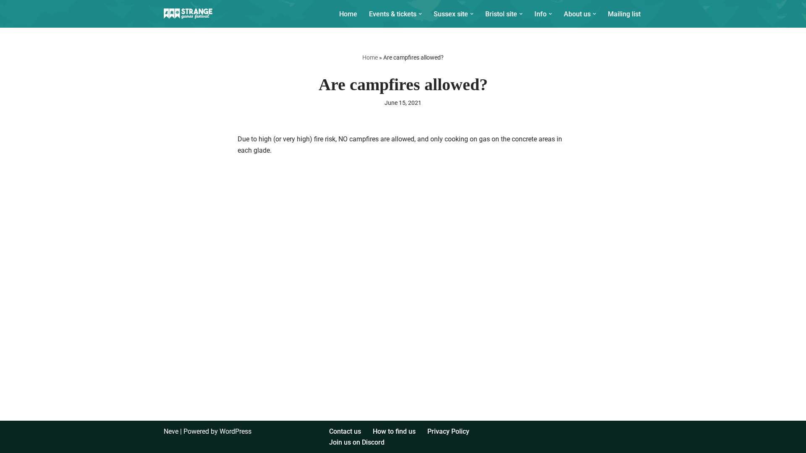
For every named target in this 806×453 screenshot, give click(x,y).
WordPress (235, 431)
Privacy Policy (448, 431)
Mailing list (624, 14)
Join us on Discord (357, 442)
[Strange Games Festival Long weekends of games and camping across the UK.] (189, 14)
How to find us (394, 431)
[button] (420, 14)
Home (348, 14)
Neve (171, 431)
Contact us (345, 431)
